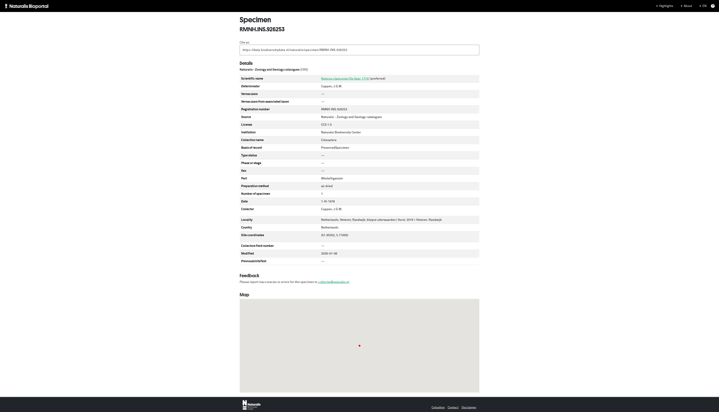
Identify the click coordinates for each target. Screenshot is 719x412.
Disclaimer (469, 407)
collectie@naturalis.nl (333, 282)
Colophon (438, 407)
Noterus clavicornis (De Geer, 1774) (345, 78)
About (688, 5)
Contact (453, 407)
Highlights (666, 5)
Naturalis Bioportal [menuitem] (28, 6)
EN (705, 5)
